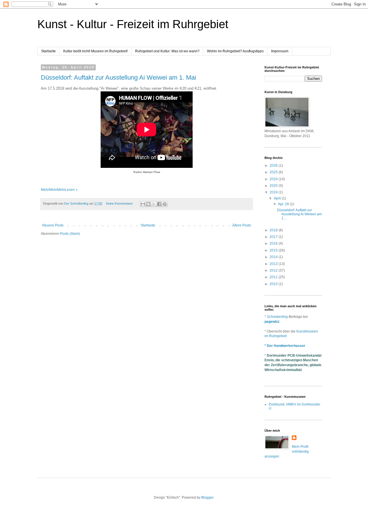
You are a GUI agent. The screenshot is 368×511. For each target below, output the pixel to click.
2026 (274, 166)
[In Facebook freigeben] (159, 204)
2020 (274, 186)
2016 (274, 243)
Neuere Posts (53, 225)
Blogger (207, 497)
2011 (274, 277)
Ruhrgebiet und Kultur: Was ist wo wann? (167, 51)
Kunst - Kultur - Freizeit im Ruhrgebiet (132, 24)
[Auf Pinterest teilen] (165, 204)
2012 (274, 270)
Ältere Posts (241, 225)
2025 (274, 172)
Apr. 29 (284, 204)
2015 (274, 250)
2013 (274, 264)
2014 (274, 257)
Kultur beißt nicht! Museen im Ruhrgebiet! (95, 51)
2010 (274, 284)
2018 (274, 230)
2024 (274, 179)
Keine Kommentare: (120, 203)
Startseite (48, 51)
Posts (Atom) (70, 234)
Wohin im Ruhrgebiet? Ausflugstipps (235, 51)
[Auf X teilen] (154, 204)
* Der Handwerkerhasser (284, 346)
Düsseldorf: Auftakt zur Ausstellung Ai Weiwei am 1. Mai (118, 77)
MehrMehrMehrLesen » (59, 190)
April (278, 198)
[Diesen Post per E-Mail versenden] (143, 204)
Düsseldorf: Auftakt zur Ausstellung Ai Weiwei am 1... (299, 214)
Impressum (279, 51)
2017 (274, 237)
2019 (274, 192)
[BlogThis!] (148, 204)
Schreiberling (277, 317)
